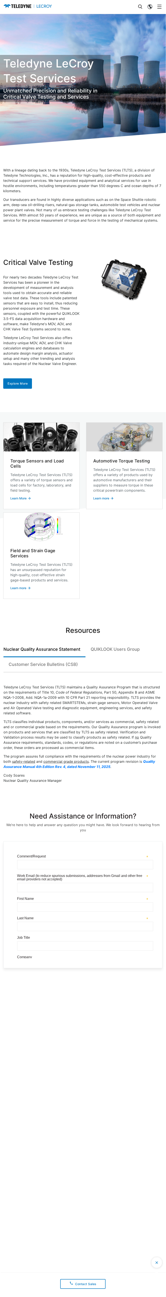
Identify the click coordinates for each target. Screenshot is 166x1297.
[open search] (140, 7)
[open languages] (149, 7)
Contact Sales (85, 1284)
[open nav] (159, 7)
